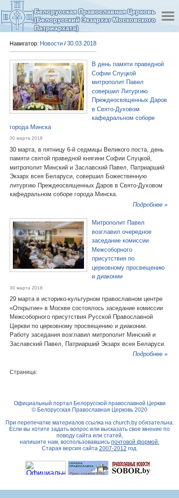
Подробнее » (150, 204)
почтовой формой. (135, 442)
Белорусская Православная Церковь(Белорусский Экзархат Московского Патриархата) (95, 19)
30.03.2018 (81, 43)
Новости (51, 43)
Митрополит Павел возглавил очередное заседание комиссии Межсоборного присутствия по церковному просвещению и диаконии (128, 249)
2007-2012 (113, 448)
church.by (125, 422)
